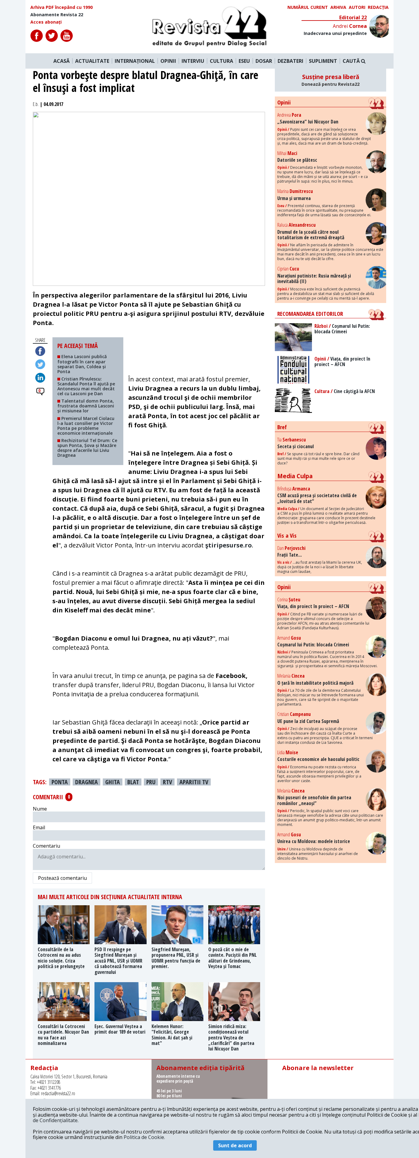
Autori (357, 7)
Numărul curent (307, 7)
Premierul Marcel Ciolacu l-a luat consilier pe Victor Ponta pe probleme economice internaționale (85, 425)
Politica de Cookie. (144, 1137)
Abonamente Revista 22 (56, 14)
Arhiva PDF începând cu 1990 (61, 7)
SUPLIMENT (323, 61)
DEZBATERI (290, 61)
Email (39, 827)
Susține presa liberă (330, 80)
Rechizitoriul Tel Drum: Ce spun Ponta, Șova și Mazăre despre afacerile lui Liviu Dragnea (87, 447)
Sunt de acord (235, 1145)
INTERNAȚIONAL (135, 61)
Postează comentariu (62, 878)
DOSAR (264, 61)
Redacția (378, 7)
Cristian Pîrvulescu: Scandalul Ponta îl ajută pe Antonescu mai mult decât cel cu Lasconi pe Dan (86, 386)
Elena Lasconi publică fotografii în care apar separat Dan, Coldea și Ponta (82, 364)
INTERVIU (193, 61)
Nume (40, 808)
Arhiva (338, 7)
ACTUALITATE (92, 61)
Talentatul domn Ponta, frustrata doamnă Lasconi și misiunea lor (85, 406)
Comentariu (46, 845)
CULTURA (221, 61)
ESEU (244, 61)
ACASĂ (61, 61)
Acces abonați (46, 22)
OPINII (168, 61)
